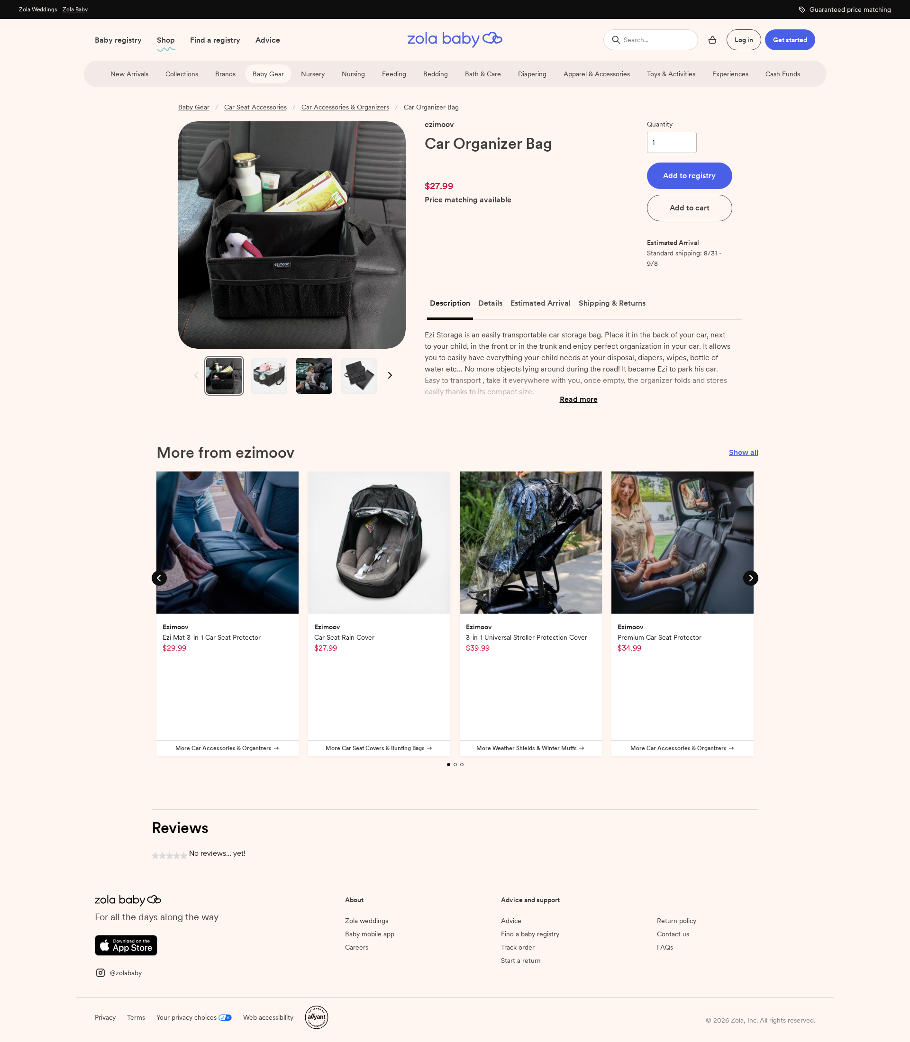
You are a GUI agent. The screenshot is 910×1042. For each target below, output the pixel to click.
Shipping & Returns (612, 303)
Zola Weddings (38, 9)
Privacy (105, 1017)
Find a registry (215, 40)
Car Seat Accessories (255, 107)
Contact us (673, 934)
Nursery (313, 74)
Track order (518, 947)
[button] (689, 176)
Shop (166, 40)
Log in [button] (744, 40)
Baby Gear (268, 74)
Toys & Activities (671, 74)
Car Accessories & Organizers (345, 107)
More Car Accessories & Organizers (223, 748)
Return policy (676, 920)
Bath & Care (483, 74)
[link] (444, 162)
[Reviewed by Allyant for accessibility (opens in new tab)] (316, 1017)
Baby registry (118, 40)
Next (389, 375)
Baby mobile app (369, 934)
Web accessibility (268, 1017)
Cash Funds (782, 74)
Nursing (353, 74)
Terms (136, 1017)
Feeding (394, 74)
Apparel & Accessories (597, 74)
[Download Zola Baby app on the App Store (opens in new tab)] (126, 944)
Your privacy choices (186, 1017)
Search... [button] (636, 40)
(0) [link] (478, 162)
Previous (194, 375)
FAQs (665, 947)
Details (490, 303)
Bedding (435, 74)
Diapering (532, 74)
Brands (225, 74)
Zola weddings (366, 920)
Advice (267, 40)
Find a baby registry (530, 934)
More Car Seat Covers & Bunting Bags (375, 748)
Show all (743, 452)
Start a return (521, 960)
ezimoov (439, 124)
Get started (790, 40)
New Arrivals (129, 74)
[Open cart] (712, 39)
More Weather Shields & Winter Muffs (526, 748)
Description (450, 303)
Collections (181, 74)
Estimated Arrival (540, 303)
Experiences (730, 74)
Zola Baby (75, 9)
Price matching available (468, 200)
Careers (356, 947)
